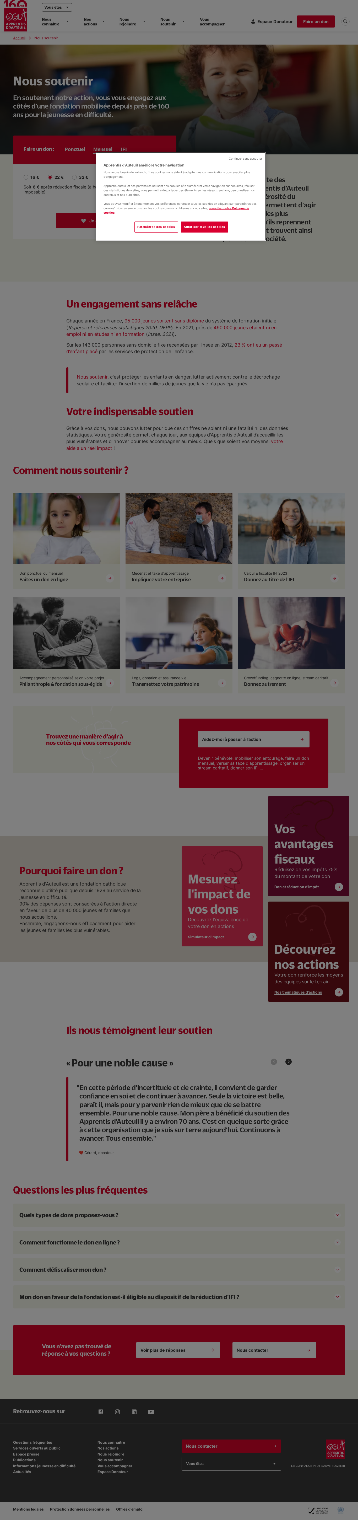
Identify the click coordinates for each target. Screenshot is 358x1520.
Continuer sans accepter (245, 158)
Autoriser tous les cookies (204, 227)
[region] (181, 196)
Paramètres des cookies (156, 227)
